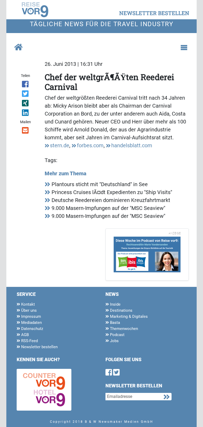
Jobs (114, 340)
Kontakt (27, 304)
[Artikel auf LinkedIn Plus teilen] (25, 113)
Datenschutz (31, 328)
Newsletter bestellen (39, 347)
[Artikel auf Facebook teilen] (25, 85)
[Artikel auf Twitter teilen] (25, 94)
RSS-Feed (29, 340)
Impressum (30, 316)
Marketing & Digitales (128, 316)
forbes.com (90, 145)
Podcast (116, 334)
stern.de (59, 145)
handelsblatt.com (131, 145)
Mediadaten (31, 322)
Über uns (28, 310)
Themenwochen (123, 328)
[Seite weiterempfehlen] (25, 131)
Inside (115, 304)
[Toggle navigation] (184, 47)
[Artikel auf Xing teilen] (25, 104)
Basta (114, 322)
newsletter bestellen (154, 13)
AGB (24, 334)
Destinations (120, 310)
